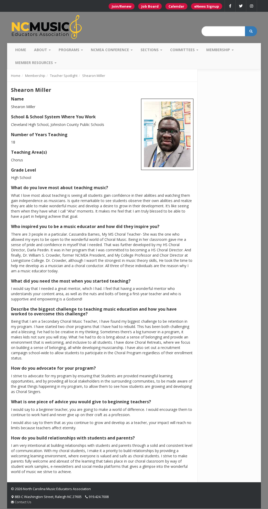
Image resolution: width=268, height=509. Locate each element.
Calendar (176, 6)
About (41, 49)
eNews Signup (206, 6)
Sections (150, 49)
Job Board (150, 6)
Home (20, 49)
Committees (183, 49)
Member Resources (34, 62)
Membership (218, 49)
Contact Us (23, 502)
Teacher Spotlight (63, 75)
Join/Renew (121, 6)
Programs (69, 49)
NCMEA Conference (110, 49)
